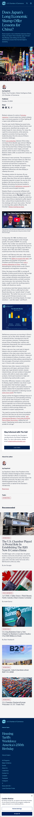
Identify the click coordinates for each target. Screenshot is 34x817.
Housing (7, 733)
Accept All (17, 813)
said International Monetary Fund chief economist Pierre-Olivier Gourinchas (16, 418)
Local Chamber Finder (8, 788)
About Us (4, 768)
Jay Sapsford (6, 91)
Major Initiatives (6, 763)
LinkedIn (4, 776)
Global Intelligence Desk (16, 207)
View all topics (6, 755)
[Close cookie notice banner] (32, 796)
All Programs (5, 760)
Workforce (9, 741)
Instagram (5, 781)
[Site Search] (27, 3)
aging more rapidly (8, 392)
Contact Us (5, 773)
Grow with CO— (6, 786)
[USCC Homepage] (17, 721)
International (6, 497)
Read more (5, 489)
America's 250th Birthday (13, 746)
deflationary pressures (22, 186)
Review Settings (17, 808)
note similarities (11, 141)
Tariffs (6, 737)
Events (4, 765)
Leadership (5, 770)
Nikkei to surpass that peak (20, 258)
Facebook (5, 778)
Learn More (17, 447)
